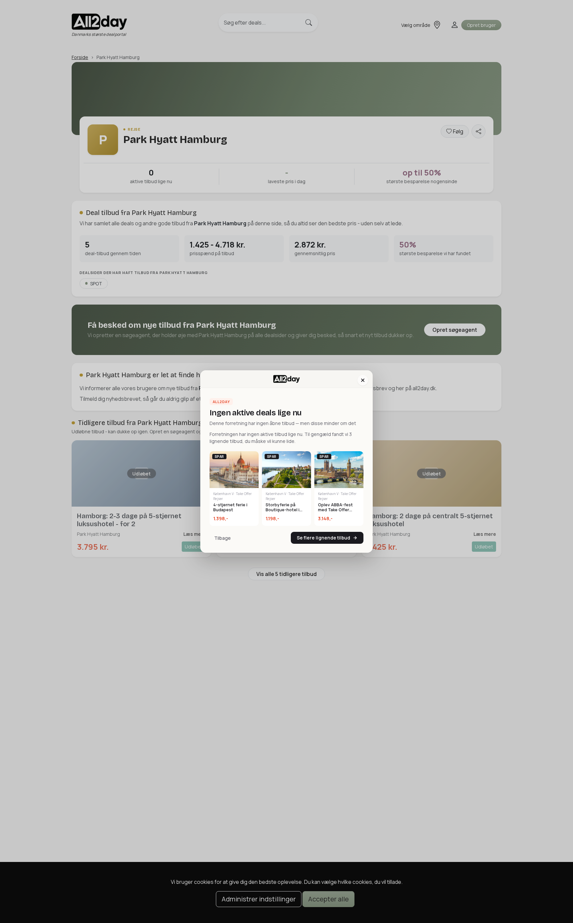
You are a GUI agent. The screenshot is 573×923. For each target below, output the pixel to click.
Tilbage (222, 538)
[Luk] (362, 380)
